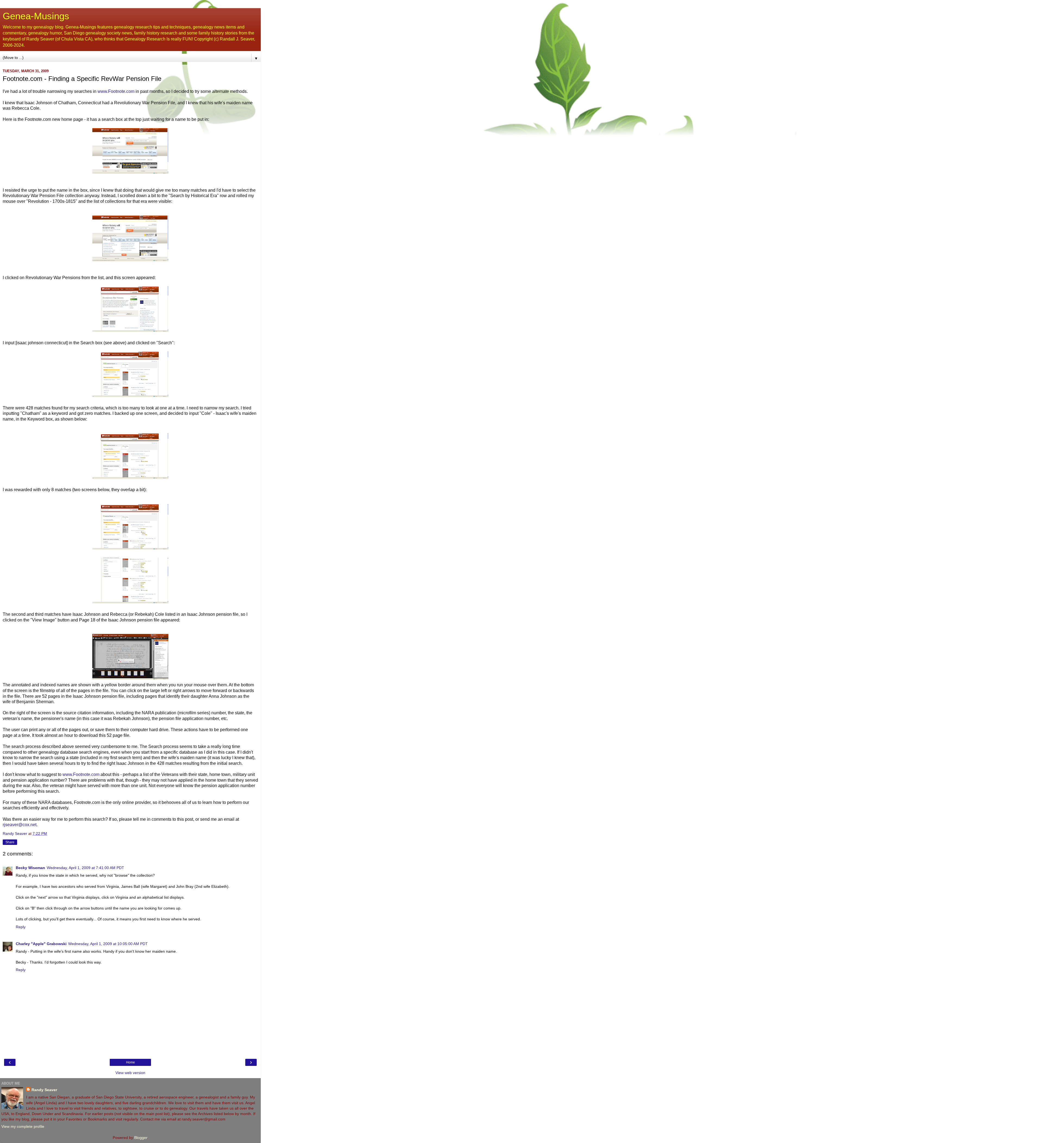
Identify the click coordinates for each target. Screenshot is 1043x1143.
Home (130, 1062)
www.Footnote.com (116, 91)
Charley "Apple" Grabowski (41, 944)
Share (9, 842)
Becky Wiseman (30, 868)
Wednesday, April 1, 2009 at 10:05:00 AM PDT (108, 944)
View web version (130, 1073)
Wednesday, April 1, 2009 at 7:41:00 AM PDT (85, 868)
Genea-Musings (36, 16)
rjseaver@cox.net (19, 824)
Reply (21, 927)
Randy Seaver (44, 1090)
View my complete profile (22, 1126)
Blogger (140, 1137)
